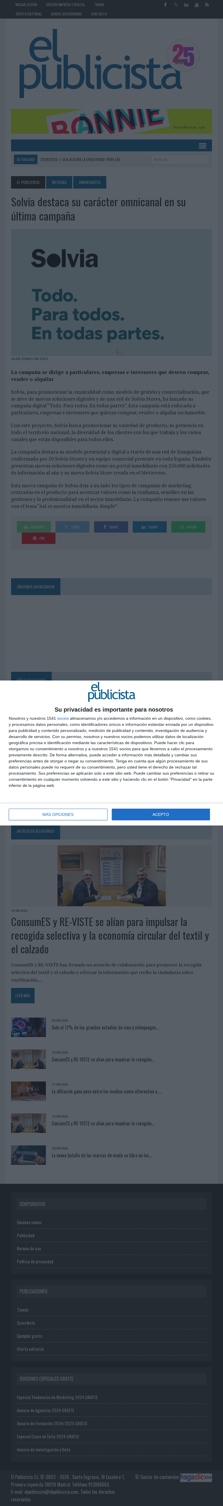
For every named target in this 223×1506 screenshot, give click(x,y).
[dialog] (111, 753)
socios (63, 718)
